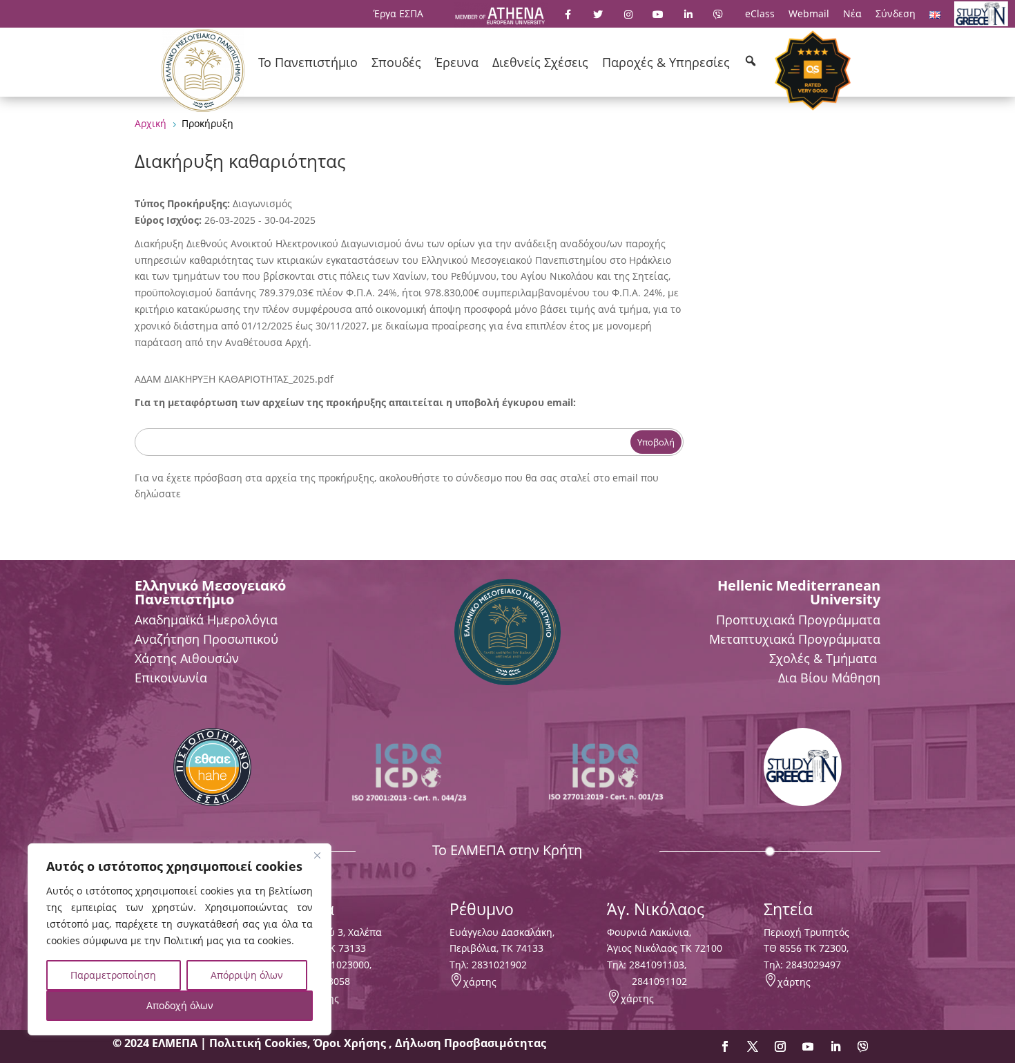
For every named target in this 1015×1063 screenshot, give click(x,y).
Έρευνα (456, 62)
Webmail (809, 13)
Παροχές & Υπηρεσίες (666, 62)
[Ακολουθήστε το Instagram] (780, 1046)
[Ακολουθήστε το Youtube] (808, 1046)
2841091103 (656, 964)
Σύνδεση (896, 13)
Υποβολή (656, 442)
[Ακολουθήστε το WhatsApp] (863, 1046)
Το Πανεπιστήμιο (308, 62)
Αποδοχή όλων (179, 1005)
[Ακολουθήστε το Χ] (753, 1046)
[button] (750, 61)
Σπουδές (396, 62)
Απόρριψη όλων (247, 974)
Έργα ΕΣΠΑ (398, 13)
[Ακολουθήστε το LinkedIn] (835, 1046)
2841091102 (659, 981)
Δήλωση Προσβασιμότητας (470, 1043)
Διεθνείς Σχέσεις (540, 62)
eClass (760, 13)
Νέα (852, 13)
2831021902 (499, 964)
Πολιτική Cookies (258, 1043)
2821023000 (341, 964)
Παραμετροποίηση (113, 974)
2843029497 (813, 964)
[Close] (317, 855)
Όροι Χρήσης (351, 1043)
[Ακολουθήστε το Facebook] (725, 1046)
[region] (179, 939)
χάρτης (479, 981)
